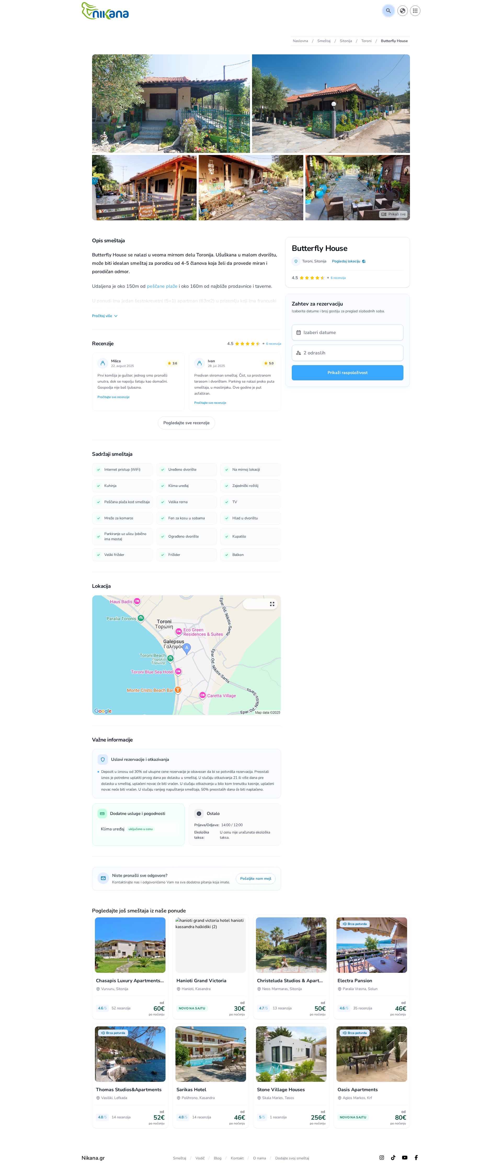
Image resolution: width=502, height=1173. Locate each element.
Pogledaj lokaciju (346, 261)
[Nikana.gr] (105, 10)
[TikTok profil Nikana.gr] (393, 1157)
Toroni (307, 261)
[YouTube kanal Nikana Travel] (405, 1157)
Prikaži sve (397, 214)
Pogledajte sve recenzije (186, 423)
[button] (254, 344)
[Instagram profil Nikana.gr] (382, 1157)
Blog (217, 1158)
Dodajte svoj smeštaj (292, 1158)
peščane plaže (162, 286)
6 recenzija (273, 344)
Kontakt (237, 1158)
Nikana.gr (93, 1158)
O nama (259, 1158)
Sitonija (320, 261)
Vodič (200, 1158)
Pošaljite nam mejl (255, 878)
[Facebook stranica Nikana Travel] (416, 1157)
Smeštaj (179, 1158)
